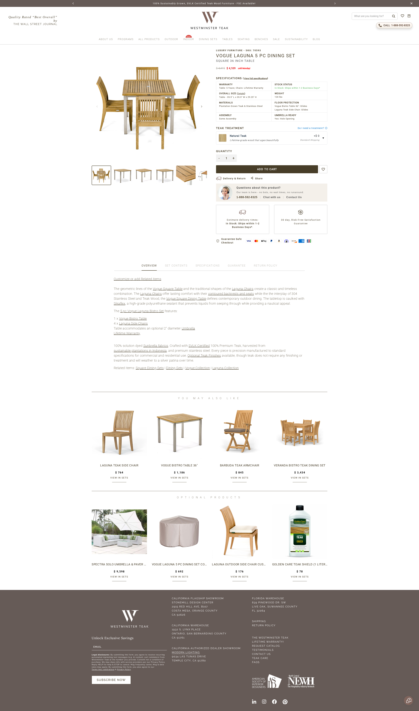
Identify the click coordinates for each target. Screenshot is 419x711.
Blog (316, 39)
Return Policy (264, 625)
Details (241, 93)
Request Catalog (266, 645)
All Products (149, 39)
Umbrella (188, 328)
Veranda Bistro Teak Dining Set (300, 465)
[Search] (393, 16)
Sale (276, 39)
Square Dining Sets (150, 368)
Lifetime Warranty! (268, 641)
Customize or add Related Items (137, 279)
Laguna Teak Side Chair (119, 465)
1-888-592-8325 (247, 197)
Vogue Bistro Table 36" (179, 465)
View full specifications (255, 78)
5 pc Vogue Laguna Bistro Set (142, 311)
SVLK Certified (199, 346)
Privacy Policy (124, 669)
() (242, 78)
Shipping (259, 621)
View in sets (119, 477)
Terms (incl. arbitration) (103, 669)
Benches (261, 39)
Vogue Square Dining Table (186, 299)
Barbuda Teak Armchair (239, 465)
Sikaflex (119, 303)
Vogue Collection (197, 368)
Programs (126, 39)
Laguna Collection (225, 368)
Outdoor (171, 39)
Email (97, 646)
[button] (73, 3)
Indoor (188, 39)
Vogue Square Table (167, 289)
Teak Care (260, 658)
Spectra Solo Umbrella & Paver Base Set (119, 564)
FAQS (256, 662)
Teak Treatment (230, 128)
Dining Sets (208, 39)
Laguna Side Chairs (133, 323)
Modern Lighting (186, 652)
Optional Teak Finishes (204, 355)
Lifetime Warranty (127, 333)
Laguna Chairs (242, 289)
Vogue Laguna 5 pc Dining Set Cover (179, 564)
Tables (227, 39)
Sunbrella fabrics (155, 346)
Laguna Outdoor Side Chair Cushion (239, 564)
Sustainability (296, 39)
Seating (244, 39)
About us (106, 39)
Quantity (224, 151)
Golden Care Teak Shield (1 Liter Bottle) (300, 564)
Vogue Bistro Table (133, 318)
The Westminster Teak (270, 637)
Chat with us (272, 197)
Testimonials (263, 650)
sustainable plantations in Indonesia (140, 351)
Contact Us (294, 197)
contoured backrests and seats (231, 294)
